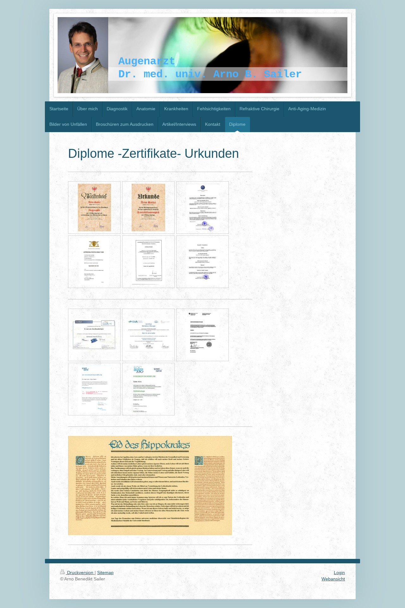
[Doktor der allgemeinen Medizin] (202, 207)
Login (339, 572)
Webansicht (333, 578)
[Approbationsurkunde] (94, 261)
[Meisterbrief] (94, 207)
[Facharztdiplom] (148, 261)
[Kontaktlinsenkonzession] (148, 207)
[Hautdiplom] (94, 389)
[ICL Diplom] (94, 335)
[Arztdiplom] (202, 335)
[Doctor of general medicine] (202, 261)
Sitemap (105, 572)
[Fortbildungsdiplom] (148, 389)
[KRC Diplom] (148, 335)
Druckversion (80, 572)
